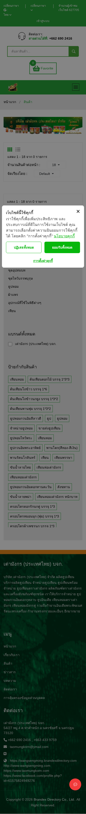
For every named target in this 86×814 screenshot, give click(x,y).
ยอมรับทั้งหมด (62, 247)
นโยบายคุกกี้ (64, 236)
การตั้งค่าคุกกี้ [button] (43, 261)
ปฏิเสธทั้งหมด (24, 247)
